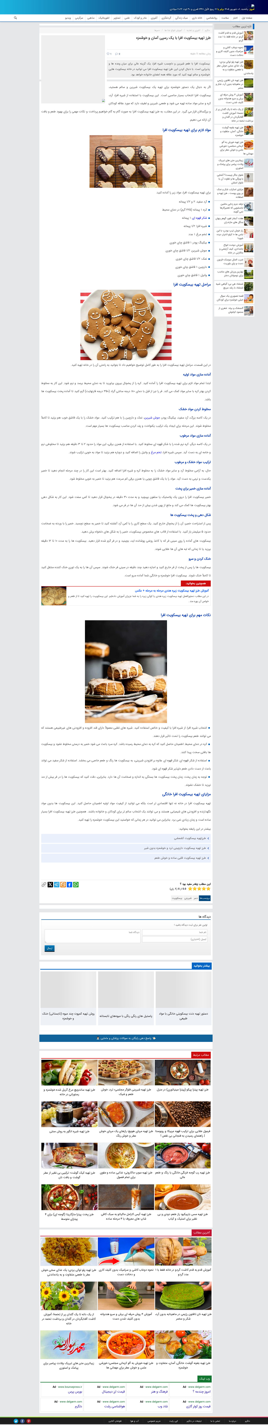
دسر (196, 898)
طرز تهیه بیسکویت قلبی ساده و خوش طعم (180, 858)
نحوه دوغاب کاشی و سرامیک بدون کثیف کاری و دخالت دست (126, 1272)
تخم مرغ (156, 452)
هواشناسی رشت (114, 1406)
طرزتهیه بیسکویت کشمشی (190, 838)
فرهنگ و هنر (159, 1391)
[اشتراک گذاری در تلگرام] (56, 884)
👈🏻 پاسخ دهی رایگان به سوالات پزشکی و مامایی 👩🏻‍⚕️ (126, 1038)
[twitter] (16, 1421)
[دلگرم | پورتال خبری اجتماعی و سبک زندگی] (250, 6)
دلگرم (78, 1406)
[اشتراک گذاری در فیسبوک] (69, 884)
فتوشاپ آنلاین (114, 1421)
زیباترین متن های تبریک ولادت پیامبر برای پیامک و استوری (68, 1365)
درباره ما (232, 1421)
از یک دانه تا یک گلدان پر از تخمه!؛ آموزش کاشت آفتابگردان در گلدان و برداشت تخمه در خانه (69, 1319)
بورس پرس (75, 1391)
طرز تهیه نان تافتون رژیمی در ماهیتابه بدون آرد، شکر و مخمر (183, 1316)
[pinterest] (28, 1421)
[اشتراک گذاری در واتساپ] (76, 884)
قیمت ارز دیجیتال (113, 1391)
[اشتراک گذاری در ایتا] (63, 884)
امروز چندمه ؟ (202, 1391)
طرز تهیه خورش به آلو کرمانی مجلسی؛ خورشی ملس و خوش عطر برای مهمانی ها (126, 1365)
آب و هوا (134, 1421)
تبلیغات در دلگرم (194, 1421)
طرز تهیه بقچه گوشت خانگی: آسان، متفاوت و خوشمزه (183, 1365)
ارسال (49, 948)
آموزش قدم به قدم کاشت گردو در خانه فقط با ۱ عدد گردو (183, 1272)
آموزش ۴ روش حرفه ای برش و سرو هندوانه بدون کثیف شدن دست (126, 1316)
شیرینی (188, 898)
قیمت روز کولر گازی (198, 1406)
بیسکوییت (177, 898)
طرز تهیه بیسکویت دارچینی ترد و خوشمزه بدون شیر (175, 848)
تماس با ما (215, 1421)
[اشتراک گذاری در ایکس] (50, 884)
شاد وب (163, 1406)
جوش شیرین (152, 417)
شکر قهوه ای (199, 218)
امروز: (251, 9)
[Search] (15, 17)
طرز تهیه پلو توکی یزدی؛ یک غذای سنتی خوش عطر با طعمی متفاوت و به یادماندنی (68, 1272)
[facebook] (22, 1421)
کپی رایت (173, 1421)
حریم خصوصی (153, 1421)
